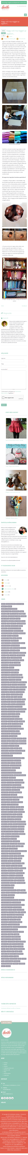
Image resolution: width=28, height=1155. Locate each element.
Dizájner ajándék (14, 682)
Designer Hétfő (14, 672)
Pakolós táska (5, 856)
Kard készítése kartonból (7, 760)
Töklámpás (4, 946)
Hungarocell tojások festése (8, 731)
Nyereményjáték (5, 839)
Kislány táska (5, 777)
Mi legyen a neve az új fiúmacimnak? (13, 492)
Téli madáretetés (12, 922)
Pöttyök (16, 870)
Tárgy (2, 364)
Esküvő (10, 689)
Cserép (21, 660)
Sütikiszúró (4, 895)
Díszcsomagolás (14, 675)
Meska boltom (7, 1073)
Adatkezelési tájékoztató (21, 1148)
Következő (24, 306)
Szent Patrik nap (17, 907)
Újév (13, 951)
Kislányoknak (12, 777)
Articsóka (4, 623)
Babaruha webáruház (7, 633)
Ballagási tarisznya (6, 643)
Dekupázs (11, 667)
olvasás (9, 846)
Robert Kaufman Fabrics (7, 880)
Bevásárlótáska (5, 650)
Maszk (15, 812)
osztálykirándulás (6, 851)
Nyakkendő (22, 834)
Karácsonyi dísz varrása (15, 753)
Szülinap (4, 914)
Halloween (6, 586)
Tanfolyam (9, 917)
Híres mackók (15, 723)
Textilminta (4, 941)
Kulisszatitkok (20, 787)
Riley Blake (11, 878)
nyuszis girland (13, 843)
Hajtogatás (21, 721)
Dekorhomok (5, 665)
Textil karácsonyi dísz (6, 931)
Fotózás (13, 704)
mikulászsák (21, 826)
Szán (23, 905)
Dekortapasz (5, 667)
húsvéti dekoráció (6, 733)
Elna (17, 687)
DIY (22, 677)
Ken (8, 763)
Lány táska (8, 790)
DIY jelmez (18, 679)
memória (4, 816)
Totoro (3, 949)
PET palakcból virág (16, 863)
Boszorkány (15, 653)
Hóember (4, 726)
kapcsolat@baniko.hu (8, 1093)
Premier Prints (5, 873)
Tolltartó (10, 946)
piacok (3, 865)
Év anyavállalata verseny (19, 689)
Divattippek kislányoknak (14, 677)
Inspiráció (19, 738)
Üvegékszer (4, 954)
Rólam (5, 1064)
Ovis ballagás (5, 853)
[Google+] (10, 1098)
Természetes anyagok (7, 927)
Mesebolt (13, 816)
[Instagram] (7, 1098)
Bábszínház (15, 635)
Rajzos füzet (11, 875)
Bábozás (9, 635)
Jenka (11, 748)
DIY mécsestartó (5, 682)
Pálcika (11, 856)
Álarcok (5, 1066)
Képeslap (18, 763)
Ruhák (12, 885)
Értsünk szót (4, 689)
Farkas (3, 694)
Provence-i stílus (20, 873)
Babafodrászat (14, 626)
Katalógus (4, 763)
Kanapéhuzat (5, 750)
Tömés (14, 946)
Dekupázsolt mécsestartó (7, 670)
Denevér (17, 670)
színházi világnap (13, 912)
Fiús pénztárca (17, 699)
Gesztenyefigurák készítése (8, 711)
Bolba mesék (5, 653)
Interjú (24, 738)
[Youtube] (12, 1098)
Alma (24, 613)
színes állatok (20, 909)
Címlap (2, 19)
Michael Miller (13, 821)
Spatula (7, 892)
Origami (18, 846)
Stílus (18, 892)
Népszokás (8, 834)
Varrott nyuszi (13, 958)
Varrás (6, 594)
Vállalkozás (20, 954)
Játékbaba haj (22, 741)
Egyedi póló (12, 687)
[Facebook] (2, 1098)
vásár (19, 958)
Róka (15, 880)
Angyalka (12, 618)
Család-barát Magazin (16, 657)
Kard (23, 758)
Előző (2, 306)
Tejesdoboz (13, 919)
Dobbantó (4, 684)
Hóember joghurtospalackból (14, 726)
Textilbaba (4, 934)
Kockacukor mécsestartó (7, 780)
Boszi (10, 653)
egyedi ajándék (21, 684)
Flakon (23, 699)
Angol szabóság (5, 618)
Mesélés (4, 819)
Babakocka (4, 628)
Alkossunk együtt (14, 613)
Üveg (20, 951)
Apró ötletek (17, 621)
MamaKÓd (20, 809)
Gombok (23, 711)
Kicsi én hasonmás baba (7, 775)
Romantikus (13, 883)
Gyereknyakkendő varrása (8, 719)
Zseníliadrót (22, 963)
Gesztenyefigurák (22, 709)
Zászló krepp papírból (7, 963)
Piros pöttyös (14, 865)
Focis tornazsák (20, 701)
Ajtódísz (3, 613)
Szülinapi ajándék (11, 914)
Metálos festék (5, 821)
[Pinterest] (5, 1098)
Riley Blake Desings (19, 878)
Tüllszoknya (21, 949)
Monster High (21, 829)
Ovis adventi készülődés (20, 851)
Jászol (13, 741)
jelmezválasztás (5, 748)
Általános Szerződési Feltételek (7, 1148)
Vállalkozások (5, 956)
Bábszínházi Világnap (6, 638)
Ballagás (19, 638)
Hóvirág (21, 728)
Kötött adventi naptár (6, 785)
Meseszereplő (10, 819)
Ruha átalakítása (21, 883)
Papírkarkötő (5, 858)
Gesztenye (4, 709)
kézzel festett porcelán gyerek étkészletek (11, 772)
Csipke (11, 662)
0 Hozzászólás (22, 38)
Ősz (22, 846)
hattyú (9, 723)
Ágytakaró (4, 606)
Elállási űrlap (10, 1150)
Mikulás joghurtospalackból (19, 824)
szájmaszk (21, 900)
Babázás (4, 635)
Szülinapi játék (20, 914)
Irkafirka (4, 741)
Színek (10, 909)
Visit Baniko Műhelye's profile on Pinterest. (10, 1008)
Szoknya (23, 912)
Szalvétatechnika (16, 902)
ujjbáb (16, 951)
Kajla (20, 748)
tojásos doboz (5, 944)
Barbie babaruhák (15, 645)
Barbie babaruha (5, 645)
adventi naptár (20, 604)
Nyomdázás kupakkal (7, 841)
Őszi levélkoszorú (13, 848)
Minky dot (4, 829)
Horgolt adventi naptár (13, 728)
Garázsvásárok (18, 706)
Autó (8, 623)
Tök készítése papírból (18, 944)
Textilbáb (21, 931)
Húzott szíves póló (6, 738)
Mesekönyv (19, 816)
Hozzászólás (4, 369)
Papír (15, 856)
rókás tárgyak (21, 880)
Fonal (9, 704)
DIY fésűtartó (12, 679)
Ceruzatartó (13, 655)
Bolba (18, 650)
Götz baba (4, 714)
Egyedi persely (5, 687)
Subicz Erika (23, 892)
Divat (20, 675)
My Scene (16, 831)
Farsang (6, 583)
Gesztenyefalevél (12, 709)
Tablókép (4, 917)
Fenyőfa (8, 697)
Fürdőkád (4, 706)
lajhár (3, 790)
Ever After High (5, 692)
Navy (3, 834)
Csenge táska (16, 660)
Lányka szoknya (15, 790)
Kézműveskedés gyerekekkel (8, 770)
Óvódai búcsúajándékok (14, 853)
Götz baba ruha (11, 714)
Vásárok (24, 958)
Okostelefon (21, 843)
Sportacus (13, 892)
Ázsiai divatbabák (21, 623)
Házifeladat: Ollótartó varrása (11, 518)
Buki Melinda (23, 653)
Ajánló (22, 611)
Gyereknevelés (15, 716)
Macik (3, 809)
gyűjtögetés (4, 721)
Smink (3, 892)
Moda (8, 829)
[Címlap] (6, 7)
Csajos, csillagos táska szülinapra (12, 466)
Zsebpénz (15, 963)
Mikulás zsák (7, 1070)
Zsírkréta (8, 966)
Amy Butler (23, 616)
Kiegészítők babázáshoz (19, 775)
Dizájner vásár (23, 682)
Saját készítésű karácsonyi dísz (9, 890)
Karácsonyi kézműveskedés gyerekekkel (11, 758)
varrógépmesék (5, 958)
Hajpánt (16, 721)
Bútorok (3, 655)
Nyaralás (7, 836)
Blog (7, 19)
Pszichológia (4, 875)
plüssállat (4, 868)
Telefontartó (4, 922)
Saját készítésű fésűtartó (7, 887)
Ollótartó (4, 846)
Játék (15, 38)
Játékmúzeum (5, 743)
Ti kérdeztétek (11, 941)
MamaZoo (4, 812)
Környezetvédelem (19, 782)
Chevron (4, 657)
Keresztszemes (5, 765)
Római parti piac (5, 883)
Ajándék (9, 606)
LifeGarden (13, 802)
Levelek (3, 799)
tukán (11, 949)
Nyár (3, 836)
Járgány (8, 741)
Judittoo (16, 748)
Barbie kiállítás (5, 648)
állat (20, 613)
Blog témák (12, 650)
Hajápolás (10, 721)
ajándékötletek (15, 611)
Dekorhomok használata (14, 665)
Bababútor (7, 626)
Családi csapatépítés (6, 660)
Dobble (9, 684)
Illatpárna (13, 738)
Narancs (21, 831)
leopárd (21, 797)
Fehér (21, 694)
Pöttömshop (10, 870)
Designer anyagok (6, 672)
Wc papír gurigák (9, 961)
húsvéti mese (5, 736)
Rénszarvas (4, 878)
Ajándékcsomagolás (6, 611)
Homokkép (4, 728)
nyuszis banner (5, 843)
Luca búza (20, 802)
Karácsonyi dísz (5, 753)
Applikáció (11, 621)
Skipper (23, 890)
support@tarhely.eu (18, 1144)
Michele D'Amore (21, 821)
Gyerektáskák (18, 719)
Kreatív (6, 592)
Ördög (13, 846)
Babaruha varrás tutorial (7, 631)
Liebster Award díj (6, 802)
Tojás (17, 941)
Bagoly (14, 638)
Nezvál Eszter (15, 834)
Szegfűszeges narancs (7, 907)
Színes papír (4, 912)
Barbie (23, 643)
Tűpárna (4, 951)
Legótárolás (14, 794)
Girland (17, 711)
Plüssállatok (10, 38)
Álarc (8, 613)
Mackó (7, 809)
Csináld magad (5, 662)
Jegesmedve (11, 746)
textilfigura (10, 934)
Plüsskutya (23, 868)
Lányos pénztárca (6, 794)
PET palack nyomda (6, 863)
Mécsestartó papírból (6, 814)
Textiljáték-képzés (16, 936)
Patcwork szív (17, 861)
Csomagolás (17, 662)
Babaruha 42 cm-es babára (14, 628)
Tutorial (8, 951)
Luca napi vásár (5, 807)
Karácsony (11, 750)
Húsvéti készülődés (15, 733)
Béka (11, 648)
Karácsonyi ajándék (20, 750)
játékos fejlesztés (13, 743)
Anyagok (5, 38)
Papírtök (11, 858)
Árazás (23, 621)
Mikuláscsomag (5, 826)
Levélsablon (16, 799)
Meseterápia (18, 819)
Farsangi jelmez (14, 694)
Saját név (3, 358)
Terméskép (4, 924)
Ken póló (13, 763)
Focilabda (13, 701)
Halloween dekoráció (9, 1068)
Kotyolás (14, 787)
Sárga (18, 890)
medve (14, 814)
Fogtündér (4, 704)
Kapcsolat (6, 1075)
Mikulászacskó (13, 826)
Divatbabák (4, 677)
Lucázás (18, 807)
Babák (20, 626)
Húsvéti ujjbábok (13, 736)
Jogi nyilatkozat (17, 1150)
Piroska (20, 865)
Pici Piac (8, 865)
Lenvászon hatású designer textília (10, 797)
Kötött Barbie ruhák (6, 787)
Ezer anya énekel (20, 692)
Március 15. (10, 812)
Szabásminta (11, 895)
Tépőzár (20, 922)
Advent (3, 604)
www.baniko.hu (18, 1116)
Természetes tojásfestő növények (9, 929)
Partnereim (4, 861)
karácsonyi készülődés (7, 755)
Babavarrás (22, 633)
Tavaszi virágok (5, 919)
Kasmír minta (17, 760)
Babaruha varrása (18, 631)
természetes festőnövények (19, 927)
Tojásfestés (22, 941)
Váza (3, 961)
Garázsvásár (10, 706)
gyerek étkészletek (6, 716)
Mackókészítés (13, 809)
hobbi (21, 723)
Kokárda (4, 782)
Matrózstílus (21, 812)
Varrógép (16, 956)
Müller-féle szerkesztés (7, 831)
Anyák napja (4, 621)
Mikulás (10, 824)
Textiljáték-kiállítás (16, 939)
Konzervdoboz (10, 782)
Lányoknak (11, 792)
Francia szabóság (21, 704)
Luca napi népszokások (12, 804)
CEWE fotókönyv (21, 655)
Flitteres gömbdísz (6, 701)
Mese (8, 816)
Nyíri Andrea (13, 839)
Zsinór (3, 966)
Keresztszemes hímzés (15, 765)
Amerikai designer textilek (14, 616)
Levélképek (9, 799)
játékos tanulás (22, 743)
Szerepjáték (4, 909)
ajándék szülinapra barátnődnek (9, 608)
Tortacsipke (20, 946)
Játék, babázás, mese (9, 589)
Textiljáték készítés (6, 936)
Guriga (17, 714)
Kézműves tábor (15, 768)
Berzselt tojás (16, 648)
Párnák (20, 858)
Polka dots (4, 870)
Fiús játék (4, 699)
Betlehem (23, 648)
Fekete (3, 697)
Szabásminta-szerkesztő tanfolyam (10, 900)
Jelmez (17, 746)
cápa (8, 655)
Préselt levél (12, 873)
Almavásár (4, 616)
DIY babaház (4, 679)
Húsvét (17, 731)
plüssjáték (16, 868)
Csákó (8, 657)
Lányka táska (5, 792)
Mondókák (13, 829)
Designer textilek (5, 675)
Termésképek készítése (13, 924)
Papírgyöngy (21, 856)
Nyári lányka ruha (15, 836)
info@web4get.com (20, 1141)
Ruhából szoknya (6, 885)
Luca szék (12, 807)
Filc (12, 697)
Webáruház (17, 961)
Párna (15, 858)
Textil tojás (15, 931)
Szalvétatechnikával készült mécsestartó (11, 905)
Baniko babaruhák (16, 643)
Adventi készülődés (10, 604)
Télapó (18, 919)
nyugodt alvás (16, 841)
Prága (21, 870)
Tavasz (20, 917)
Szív (19, 912)
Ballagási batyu (14, 640)
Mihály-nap (4, 824)
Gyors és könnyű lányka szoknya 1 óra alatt (14, 440)
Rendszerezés (19, 875)
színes (14, 909)
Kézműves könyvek (6, 768)
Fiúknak (20, 697)
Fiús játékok (10, 699)
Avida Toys (13, 623)
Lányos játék (18, 792)
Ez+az (5, 580)
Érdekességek (23, 687)
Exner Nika (12, 692)
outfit (12, 851)
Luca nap (4, 804)
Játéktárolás (4, 746)
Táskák (15, 917)
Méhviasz (19, 814)
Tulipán (15, 949)
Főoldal (5, 1062)
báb (3, 626)
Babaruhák (15, 633)
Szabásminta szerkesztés (8, 897)
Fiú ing (15, 697)
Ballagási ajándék (6, 640)
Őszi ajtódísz (5, 848)
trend (7, 949)
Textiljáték (16, 934)
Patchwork (10, 861)
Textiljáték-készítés (6, 939)
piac (23, 863)
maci (22, 807)
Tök (10, 944)
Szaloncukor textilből (6, 902)
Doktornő (14, 684)
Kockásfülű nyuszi (18, 780)
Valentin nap (13, 954)
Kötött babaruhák (17, 785)
